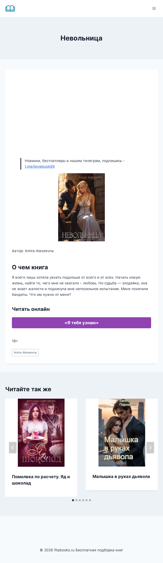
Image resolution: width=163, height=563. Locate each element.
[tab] (73, 500)
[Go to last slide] (13, 447)
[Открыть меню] (154, 8)
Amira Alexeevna (25, 352)
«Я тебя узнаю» (82, 322)
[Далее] (150, 447)
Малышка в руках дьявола (121, 476)
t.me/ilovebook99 (40, 166)
